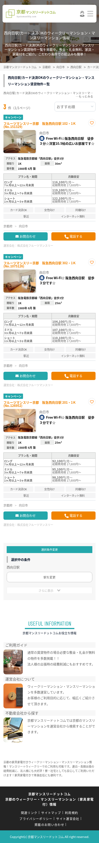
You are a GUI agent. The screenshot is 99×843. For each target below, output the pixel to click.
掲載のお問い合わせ (49, 824)
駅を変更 (49, 577)
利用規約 (71, 812)
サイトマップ (51, 812)
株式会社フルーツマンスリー (35, 245)
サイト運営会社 (67, 818)
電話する (76, 236)
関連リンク (29, 812)
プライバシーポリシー (35, 818)
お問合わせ (28, 236)
